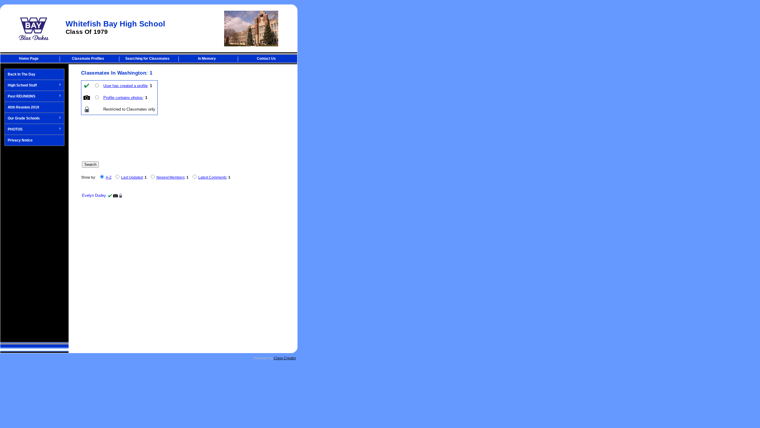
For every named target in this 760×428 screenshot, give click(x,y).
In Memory (207, 58)
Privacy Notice (20, 140)
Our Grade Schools (22, 118)
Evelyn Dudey (94, 195)
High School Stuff (21, 85)
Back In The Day (21, 74)
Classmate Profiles (88, 58)
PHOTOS (14, 129)
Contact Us (266, 58)
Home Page (29, 58)
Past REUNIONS (20, 96)
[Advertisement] (34, 244)
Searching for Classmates (147, 58)
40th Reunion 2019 (23, 107)
